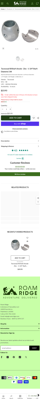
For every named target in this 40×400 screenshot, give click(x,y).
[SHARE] (37, 118)
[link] (33, 117)
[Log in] (32, 3)
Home (3, 9)
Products (9, 9)
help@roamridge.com (12, 316)
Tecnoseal (10, 79)
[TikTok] (20, 357)
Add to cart (15, 118)
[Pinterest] (13, 357)
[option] (20, 32)
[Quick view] (27, 241)
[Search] (8, 3)
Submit (34, 348)
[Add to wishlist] (27, 237)
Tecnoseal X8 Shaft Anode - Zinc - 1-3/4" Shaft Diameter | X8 (20, 265)
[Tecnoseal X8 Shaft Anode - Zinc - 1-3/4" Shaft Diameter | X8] (20, 245)
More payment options (20, 129)
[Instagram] (7, 357)
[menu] (2, 3)
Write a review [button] (20, 174)
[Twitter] (26, 357)
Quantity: (4, 105)
